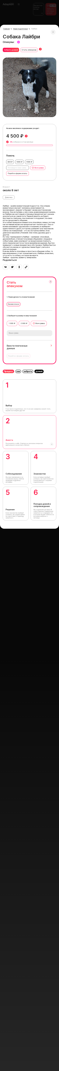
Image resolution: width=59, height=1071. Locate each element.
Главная (6, 29)
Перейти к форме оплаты (17, 173)
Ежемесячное (13, 304)
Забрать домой (11, 50)
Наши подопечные (20, 29)
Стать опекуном (29, 50)
